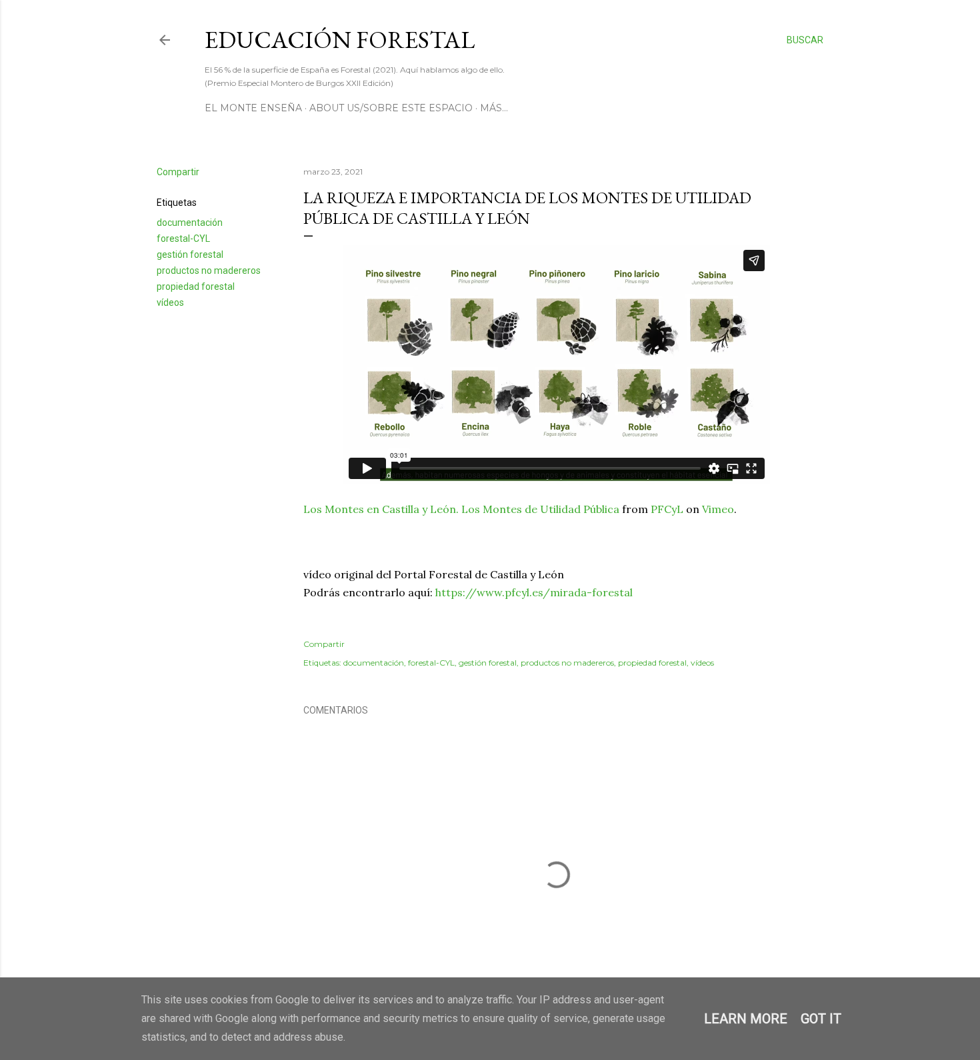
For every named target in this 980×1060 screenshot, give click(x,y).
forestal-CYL (183, 238)
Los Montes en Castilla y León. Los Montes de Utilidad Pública (461, 509)
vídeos (170, 302)
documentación (190, 222)
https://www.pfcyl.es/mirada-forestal (534, 592)
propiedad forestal (196, 286)
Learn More (745, 1019)
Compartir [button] (178, 172)
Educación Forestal (340, 39)
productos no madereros (209, 270)
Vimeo (718, 509)
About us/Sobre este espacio (391, 108)
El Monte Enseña (253, 108)
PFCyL (667, 509)
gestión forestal (190, 254)
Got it (821, 1019)
